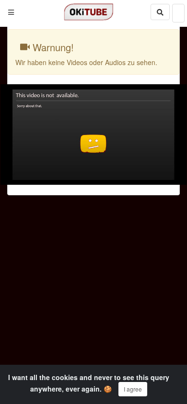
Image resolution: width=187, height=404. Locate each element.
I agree (133, 389)
